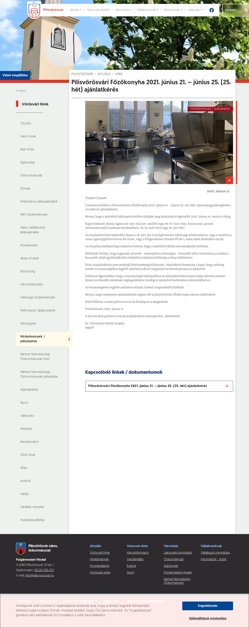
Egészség (27, 162)
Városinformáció (138, 552)
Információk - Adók (213, 559)
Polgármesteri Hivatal (178, 572)
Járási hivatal (29, 258)
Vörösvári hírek (100, 552)
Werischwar (172, 10)
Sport (24, 402)
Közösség (27, 271)
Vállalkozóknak (146, 10)
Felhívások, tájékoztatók (37, 310)
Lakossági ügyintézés (178, 552)
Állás (23, 468)
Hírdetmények (99, 559)
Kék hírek (27, 149)
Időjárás (26, 429)
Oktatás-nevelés (32, 507)
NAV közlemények (33, 214)
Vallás (24, 494)
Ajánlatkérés (29, 389)
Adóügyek (28, 323)
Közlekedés (29, 245)
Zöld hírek (28, 455)
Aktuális (74, 10)
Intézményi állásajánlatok (39, 201)
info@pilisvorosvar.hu (39, 575)
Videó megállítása (15, 75)
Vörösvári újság (100, 572)
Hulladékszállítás (32, 520)
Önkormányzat (31, 175)
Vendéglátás (135, 559)
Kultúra (25, 481)
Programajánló (99, 566)
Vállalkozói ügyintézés (215, 552)
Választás (194, 10)
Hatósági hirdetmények (37, 297)
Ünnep (25, 188)
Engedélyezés (207, 606)
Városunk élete (97, 10)
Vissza (22, 91)
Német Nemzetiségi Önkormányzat (177, 581)
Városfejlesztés (31, 284)
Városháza (122, 10)
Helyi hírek (28, 136)
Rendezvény (29, 442)
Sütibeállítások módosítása (207, 618)
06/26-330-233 (44, 570)
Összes (25, 123)
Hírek (119, 74)
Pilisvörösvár (82, 74)
